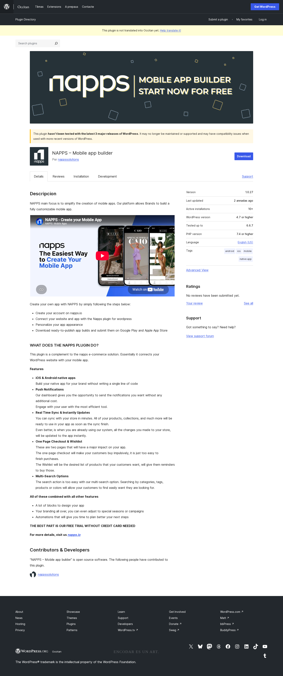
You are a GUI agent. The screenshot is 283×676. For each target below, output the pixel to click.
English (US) (245, 242)
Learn (121, 611)
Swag (174, 630)
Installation (81, 176)
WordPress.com (232, 611)
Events (173, 618)
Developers (125, 623)
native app (246, 259)
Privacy (20, 630)
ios (239, 251)
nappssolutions (68, 159)
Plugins (71, 623)
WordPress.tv (128, 630)
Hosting (20, 623)
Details (39, 176)
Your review (194, 303)
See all (248, 303)
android (229, 251)
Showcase (73, 611)
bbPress (227, 623)
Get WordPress (264, 6)
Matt (224, 618)
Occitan (56, 651)
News (19, 618)
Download (244, 156)
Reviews (58, 176)
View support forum (200, 336)
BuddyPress (229, 630)
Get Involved (177, 611)
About (19, 611)
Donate (175, 623)
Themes (72, 618)
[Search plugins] (56, 43)
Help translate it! (170, 30)
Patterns (72, 630)
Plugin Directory (25, 19)
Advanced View (197, 270)
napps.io (74, 535)
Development (107, 176)
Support (247, 176)
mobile (248, 251)
